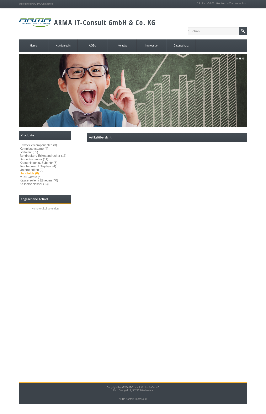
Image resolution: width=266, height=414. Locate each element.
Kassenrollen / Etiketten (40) (39, 180)
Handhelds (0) (29, 173)
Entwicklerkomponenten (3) (38, 145)
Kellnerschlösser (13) (34, 184)
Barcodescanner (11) (34, 159)
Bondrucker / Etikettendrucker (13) (43, 155)
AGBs (122, 399)
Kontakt (130, 399)
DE (198, 3)
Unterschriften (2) (31, 169)
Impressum (141, 399)
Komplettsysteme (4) (34, 148)
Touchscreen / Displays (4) (38, 166)
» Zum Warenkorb (237, 3)
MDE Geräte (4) (31, 177)
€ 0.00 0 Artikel (217, 3)
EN (203, 3)
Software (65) (29, 152)
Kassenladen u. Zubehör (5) (38, 162)
